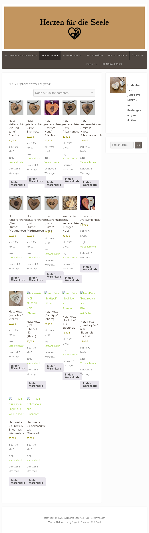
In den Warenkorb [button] (18, 183)
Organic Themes (80, 522)
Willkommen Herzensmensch (21, 55)
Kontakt (89, 64)
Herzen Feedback (117, 55)
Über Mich (137, 55)
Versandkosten (16, 162)
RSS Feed (96, 522)
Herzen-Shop (49, 55)
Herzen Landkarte (112, 64)
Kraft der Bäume (94, 55)
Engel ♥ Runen (70, 55)
